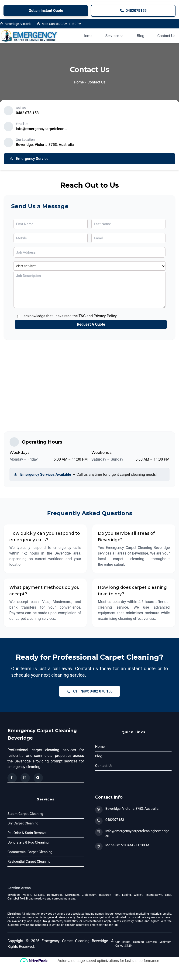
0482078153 (136, 10)
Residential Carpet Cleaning (28, 861)
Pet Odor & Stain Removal (27, 833)
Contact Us (166, 36)
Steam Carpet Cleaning (25, 814)
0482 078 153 (27, 113)
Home (87, 36)
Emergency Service (32, 158)
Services (112, 36)
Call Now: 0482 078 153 (93, 691)
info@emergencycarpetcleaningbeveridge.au (41, 129)
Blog (140, 36)
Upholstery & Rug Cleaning (27, 842)
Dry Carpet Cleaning (22, 823)
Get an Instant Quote (46, 10)
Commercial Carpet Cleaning (29, 852)
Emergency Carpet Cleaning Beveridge (42, 734)
